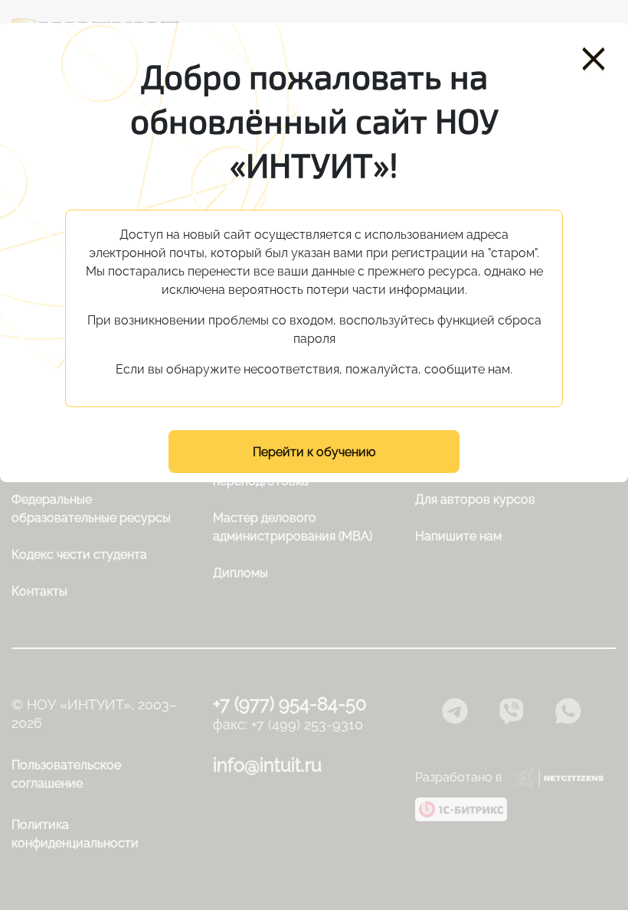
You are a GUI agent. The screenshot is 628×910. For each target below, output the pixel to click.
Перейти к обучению (314, 452)
